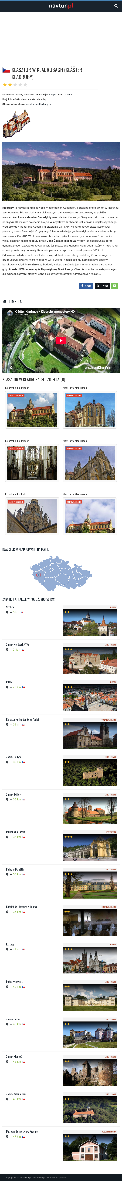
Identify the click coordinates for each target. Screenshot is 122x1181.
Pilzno (9, 682)
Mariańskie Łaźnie (15, 832)
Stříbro (10, 607)
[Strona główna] (61, 8)
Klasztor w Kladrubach (17, 388)
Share (88, 285)
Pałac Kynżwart (14, 982)
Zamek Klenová (14, 1056)
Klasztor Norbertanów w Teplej (22, 719)
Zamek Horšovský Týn (17, 644)
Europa (52, 94)
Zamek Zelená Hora (16, 1094)
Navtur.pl (27, 1177)
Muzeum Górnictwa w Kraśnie (22, 1131)
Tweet (104, 285)
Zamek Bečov (13, 1019)
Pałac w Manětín (15, 869)
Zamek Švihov (13, 794)
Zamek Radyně (13, 757)
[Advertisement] (61, 35)
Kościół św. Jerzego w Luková (21, 907)
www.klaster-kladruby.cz (38, 104)
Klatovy (10, 944)
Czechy (68, 94)
